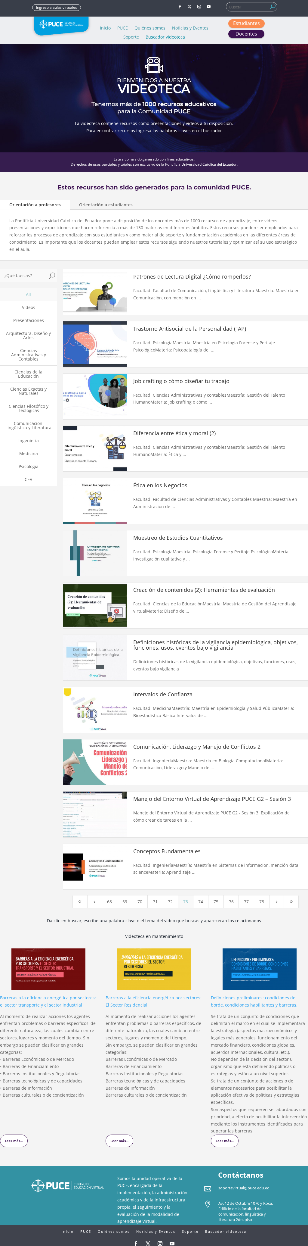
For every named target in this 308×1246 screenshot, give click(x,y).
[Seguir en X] (189, 6)
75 (216, 901)
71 (155, 901)
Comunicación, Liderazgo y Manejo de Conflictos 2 (196, 746)
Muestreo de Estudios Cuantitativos (178, 537)
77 (246, 901)
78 (261, 901)
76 (231, 901)
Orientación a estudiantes (106, 205)
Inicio (105, 28)
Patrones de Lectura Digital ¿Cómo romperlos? (192, 276)
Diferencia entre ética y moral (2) (174, 433)
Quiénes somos (149, 28)
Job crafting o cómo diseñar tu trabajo (181, 381)
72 (170, 901)
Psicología (28, 466)
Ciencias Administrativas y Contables (28, 355)
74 (200, 901)
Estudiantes (246, 23)
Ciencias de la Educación (28, 374)
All (28, 294)
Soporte (131, 37)
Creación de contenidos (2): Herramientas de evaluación (204, 589)
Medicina (28, 453)
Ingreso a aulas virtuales (56, 7)
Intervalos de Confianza (162, 694)
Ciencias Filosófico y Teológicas (28, 408)
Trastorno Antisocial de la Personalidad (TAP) (189, 328)
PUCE (122, 28)
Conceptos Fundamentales (167, 851)
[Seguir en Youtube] (208, 6)
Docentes (246, 33)
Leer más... (14, 1140)
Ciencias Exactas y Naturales (28, 391)
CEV (28, 479)
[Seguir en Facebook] (179, 6)
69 (124, 901)
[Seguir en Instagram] (199, 6)
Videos (28, 307)
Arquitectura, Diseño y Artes (28, 335)
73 (185, 901)
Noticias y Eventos (190, 28)
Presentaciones (28, 320)
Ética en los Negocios (160, 485)
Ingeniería (28, 440)
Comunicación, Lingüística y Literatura (28, 425)
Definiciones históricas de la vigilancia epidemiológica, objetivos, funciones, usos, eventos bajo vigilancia (215, 645)
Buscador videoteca (165, 37)
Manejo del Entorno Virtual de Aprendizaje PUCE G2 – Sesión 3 (212, 798)
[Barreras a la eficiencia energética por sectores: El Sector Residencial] (154, 986)
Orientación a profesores (35, 205)
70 (139, 901)
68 (109, 901)
